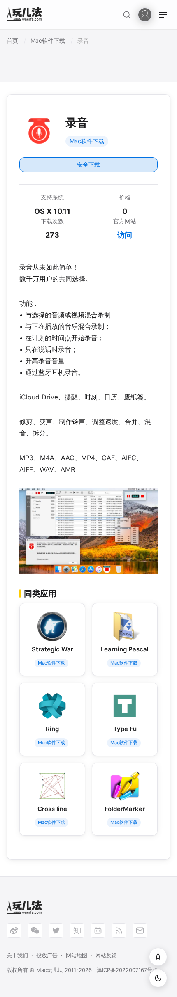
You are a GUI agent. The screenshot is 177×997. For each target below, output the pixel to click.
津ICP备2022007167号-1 (127, 970)
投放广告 (47, 955)
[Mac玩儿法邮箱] (140, 930)
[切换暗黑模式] (158, 978)
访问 (124, 235)
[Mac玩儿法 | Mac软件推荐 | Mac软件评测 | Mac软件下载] (27, 15)
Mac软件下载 (87, 141)
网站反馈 (106, 955)
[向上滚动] (158, 957)
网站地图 (76, 955)
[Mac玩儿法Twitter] (56, 930)
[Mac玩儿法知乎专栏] (77, 930)
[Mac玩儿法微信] (35, 930)
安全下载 (88, 164)
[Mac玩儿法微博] (14, 930)
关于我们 (17, 955)
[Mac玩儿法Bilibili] (98, 930)
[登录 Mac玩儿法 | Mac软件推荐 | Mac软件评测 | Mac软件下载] (144, 14)
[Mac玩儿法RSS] (119, 930)
